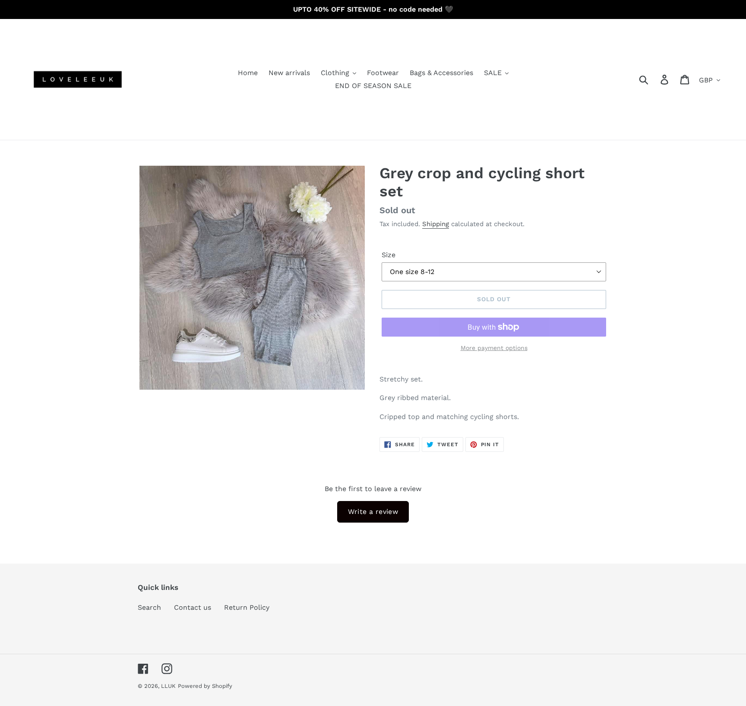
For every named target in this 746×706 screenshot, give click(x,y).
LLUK (168, 686)
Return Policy (246, 607)
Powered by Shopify (205, 686)
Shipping (435, 224)
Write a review (373, 511)
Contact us (192, 607)
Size (388, 255)
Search (149, 607)
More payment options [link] (494, 347)
